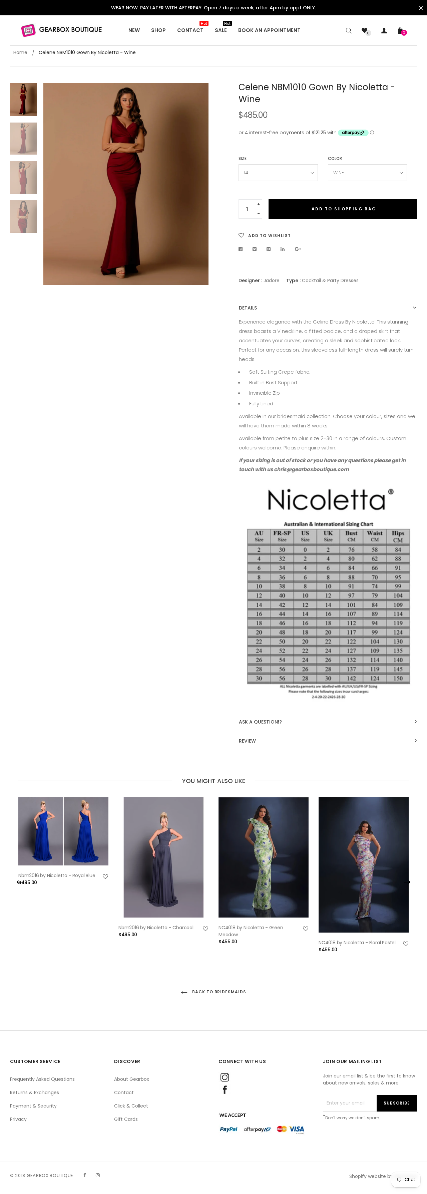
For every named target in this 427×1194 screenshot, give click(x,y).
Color (335, 158)
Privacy (18, 1119)
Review (247, 741)
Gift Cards (126, 1119)
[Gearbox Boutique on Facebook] (84, 1175)
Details (248, 308)
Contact (124, 1092)
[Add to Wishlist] (105, 877)
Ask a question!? (260, 722)
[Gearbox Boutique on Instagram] (98, 1175)
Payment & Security (33, 1106)
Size (243, 158)
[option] (125, 184)
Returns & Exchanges (34, 1092)
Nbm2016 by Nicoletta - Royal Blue (56, 875)
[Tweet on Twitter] (254, 249)
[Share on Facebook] (242, 249)
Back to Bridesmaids (218, 992)
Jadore (272, 280)
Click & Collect (131, 1106)
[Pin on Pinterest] (268, 249)
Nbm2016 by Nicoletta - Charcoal (155, 927)
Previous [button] (53, 184)
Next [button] (198, 184)
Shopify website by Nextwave (383, 1176)
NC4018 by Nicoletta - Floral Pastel (357, 942)
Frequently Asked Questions (42, 1079)
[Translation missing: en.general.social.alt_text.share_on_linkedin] (282, 249)
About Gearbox (131, 1079)
